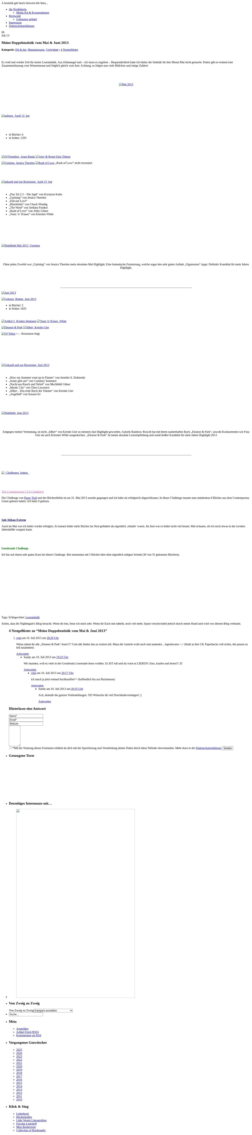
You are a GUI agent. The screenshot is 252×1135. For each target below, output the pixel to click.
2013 (19, 1089)
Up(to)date (52, 49)
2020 (19, 1066)
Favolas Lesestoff (26, 1123)
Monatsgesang (36, 49)
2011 (19, 1096)
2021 (19, 1063)
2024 (19, 1053)
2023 (19, 1056)
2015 (19, 1082)
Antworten (22, 653)
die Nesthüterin (18, 9)
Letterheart (22, 1113)
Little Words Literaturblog (31, 1120)
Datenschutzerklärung (21, 25)
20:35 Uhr (77, 688)
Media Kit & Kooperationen (32, 12)
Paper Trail (30, 497)
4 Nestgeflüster (69, 49)
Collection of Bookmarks (31, 1130)
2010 (19, 1099)
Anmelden (22, 1028)
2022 (19, 1059)
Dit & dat (20, 49)
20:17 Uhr (67, 673)
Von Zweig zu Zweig (21, 1010)
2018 (19, 1073)
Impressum (15, 22)
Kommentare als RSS (28, 1035)
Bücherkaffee (24, 1117)
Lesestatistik (32, 617)
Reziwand (15, 16)
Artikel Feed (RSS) (27, 1032)
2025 (19, 1049)
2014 (19, 1086)
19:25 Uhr (62, 657)
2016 (19, 1079)
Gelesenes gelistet (26, 19)
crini (18, 638)
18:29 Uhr (53, 638)
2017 (19, 1076)
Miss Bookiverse (26, 1127)
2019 (19, 1069)
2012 (19, 1092)
